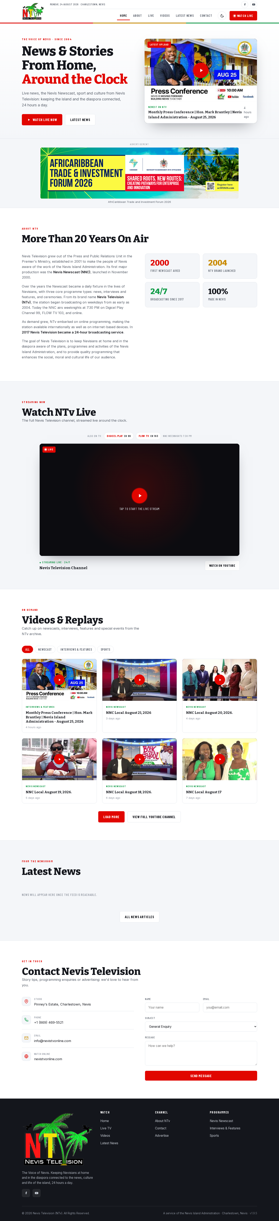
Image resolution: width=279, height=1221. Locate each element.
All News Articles (139, 917)
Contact (206, 15)
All (27, 649)
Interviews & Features (76, 649)
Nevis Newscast (221, 1121)
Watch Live (245, 16)
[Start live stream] (139, 495)
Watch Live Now (45, 120)
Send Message (201, 1076)
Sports (105, 649)
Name (148, 999)
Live (151, 15)
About (137, 15)
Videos (165, 15)
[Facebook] (244, 4)
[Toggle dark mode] (222, 15)
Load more (111, 817)
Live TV (105, 1128)
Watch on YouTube (222, 565)
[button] (200, 81)
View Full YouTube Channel (154, 817)
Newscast (45, 649)
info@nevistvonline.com (52, 1041)
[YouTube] (253, 4)
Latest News (185, 15)
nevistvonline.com (48, 1059)
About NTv (162, 1121)
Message (150, 1037)
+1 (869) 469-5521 (48, 1022)
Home (123, 15)
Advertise (162, 1136)
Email (206, 999)
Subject (150, 1018)
